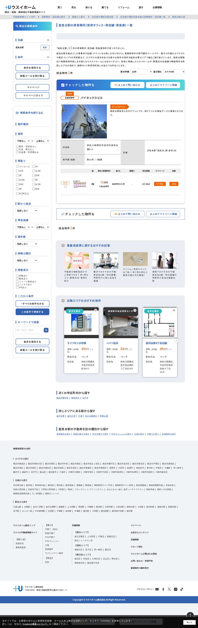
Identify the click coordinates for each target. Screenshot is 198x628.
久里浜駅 (120, 507)
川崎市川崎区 (74, 472)
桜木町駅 (150, 507)
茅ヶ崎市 (177, 468)
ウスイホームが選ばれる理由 (144, 554)
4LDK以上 (24, 193)
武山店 (106, 559)
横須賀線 (69, 485)
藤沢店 (108, 549)
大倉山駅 (17, 507)
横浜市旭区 (18, 468)
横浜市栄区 (59, 468)
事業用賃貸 (21, 547)
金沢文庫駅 (51, 507)
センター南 (27, 511)
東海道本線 (40, 485)
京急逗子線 (33, 489)
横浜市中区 (63, 464)
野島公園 (104, 416)
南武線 (60, 485)
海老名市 (140, 468)
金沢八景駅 (38, 507)
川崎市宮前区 (147, 472)
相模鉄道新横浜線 (21, 493)
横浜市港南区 (168, 464)
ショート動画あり (28, 281)
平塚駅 (77, 511)
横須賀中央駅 (118, 511)
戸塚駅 (60, 511)
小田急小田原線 (48, 489)
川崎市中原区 (102, 472)
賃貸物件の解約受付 (140, 568)
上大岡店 (91, 536)
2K (20, 175)
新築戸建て (50, 533)
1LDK (38, 171)
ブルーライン (81, 489)
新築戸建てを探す (81, 434)
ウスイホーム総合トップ (24, 525)
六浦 (80, 416)
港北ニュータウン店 (83, 540)
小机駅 (141, 507)
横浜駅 (130, 511)
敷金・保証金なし (28, 146)
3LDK (38, 184)
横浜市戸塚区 (153, 464)
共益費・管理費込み (29, 152)
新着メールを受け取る (32, 76)
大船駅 (27, 507)
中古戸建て (50, 537)
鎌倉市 (25, 472)
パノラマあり (25, 284)
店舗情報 (76, 525)
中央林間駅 (40, 511)
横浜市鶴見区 (19, 464)
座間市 (112, 468)
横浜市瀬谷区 (45, 468)
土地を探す (139, 434)
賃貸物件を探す (63, 434)
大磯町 (167, 468)
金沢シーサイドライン (133, 489)
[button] (177, 266)
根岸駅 (68, 511)
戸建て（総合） (52, 529)
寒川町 (150, 468)
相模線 (79, 485)
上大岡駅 (71, 507)
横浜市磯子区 (62, 398)
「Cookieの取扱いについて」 (35, 624)
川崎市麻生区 (162, 472)
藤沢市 (16, 472)
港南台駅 (131, 507)
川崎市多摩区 (132, 472)
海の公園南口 (91, 416)
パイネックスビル (92, 98)
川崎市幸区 (88, 472)
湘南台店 (78, 549)
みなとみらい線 (114, 489)
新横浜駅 (172, 507)
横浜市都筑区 (101, 468)
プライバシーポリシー (145, 589)
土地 (47, 545)
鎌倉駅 (62, 507)
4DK (37, 189)
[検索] (46, 330)
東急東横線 (141, 485)
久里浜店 (96, 559)
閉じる (189, 622)
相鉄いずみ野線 (164, 489)
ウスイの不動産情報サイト (25, 532)
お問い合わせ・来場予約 (142, 561)
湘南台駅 (161, 507)
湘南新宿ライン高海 (124, 485)
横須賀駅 (105, 511)
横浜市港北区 (138, 464)
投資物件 (49, 549)
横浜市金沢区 (123, 464)
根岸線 (29, 485)
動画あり (23, 278)
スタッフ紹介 (137, 547)
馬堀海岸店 (79, 563)
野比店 (115, 559)
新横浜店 (111, 536)
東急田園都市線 (156, 485)
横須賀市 (75, 398)
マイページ (136, 525)
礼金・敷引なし (26, 149)
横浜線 (51, 485)
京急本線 (170, 485)
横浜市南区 (76, 464)
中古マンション (52, 541)
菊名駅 (99, 507)
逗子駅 (16, 511)
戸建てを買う (153, 434)
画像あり (23, 276)
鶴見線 (88, 485)
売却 (47, 562)
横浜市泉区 (72, 468)
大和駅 (95, 511)
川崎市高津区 (117, 472)
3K (36, 180)
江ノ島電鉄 (37, 493)
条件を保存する (32, 67)
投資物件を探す (169, 434)
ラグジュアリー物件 (54, 553)
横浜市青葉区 (86, 468)
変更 (45, 47)
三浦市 (62, 472)
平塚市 (159, 468)
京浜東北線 (18, 485)
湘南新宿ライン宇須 (103, 485)
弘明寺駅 (109, 507)
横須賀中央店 (93, 563)
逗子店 (88, 549)
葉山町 (43, 472)
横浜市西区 (50, 464)
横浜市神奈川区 (35, 464)
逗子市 (85, 398)
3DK (21, 184)
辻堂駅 (51, 511)
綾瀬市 (130, 468)
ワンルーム (24, 166)
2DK (37, 175)
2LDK (22, 180)
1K (36, 166)
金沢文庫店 (79, 536)
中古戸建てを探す (100, 434)
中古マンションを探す (121, 434)
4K (20, 189)
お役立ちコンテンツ (140, 532)
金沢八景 (71, 416)
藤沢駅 (86, 511)
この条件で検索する (32, 311)
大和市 (121, 468)
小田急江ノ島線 (65, 489)
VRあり (23, 287)
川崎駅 (90, 507)
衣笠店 (86, 559)
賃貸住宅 (20, 543)
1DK (21, 171)
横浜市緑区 (31, 468)
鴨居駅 (81, 507)
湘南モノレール (52, 493)
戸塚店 (101, 536)
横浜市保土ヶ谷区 (92, 464)
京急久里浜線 (19, 489)
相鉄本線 (150, 489)
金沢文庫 (60, 416)
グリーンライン (97, 489)
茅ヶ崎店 (98, 549)
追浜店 (77, 559)
